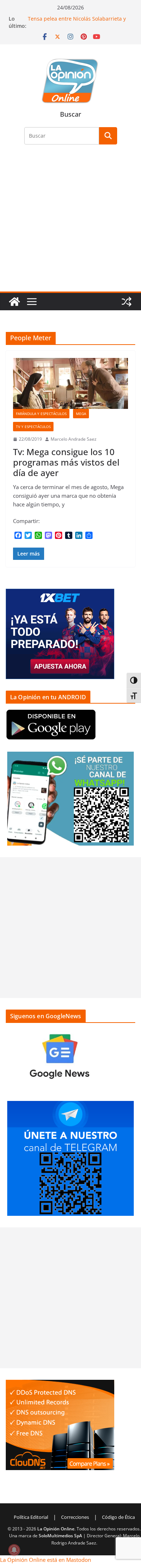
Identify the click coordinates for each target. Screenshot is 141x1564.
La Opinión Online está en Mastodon (45, 1559)
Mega (81, 413)
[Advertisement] (70, 222)
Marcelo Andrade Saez (74, 439)
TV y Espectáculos (33, 426)
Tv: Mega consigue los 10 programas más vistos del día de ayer (66, 462)
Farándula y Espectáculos (41, 413)
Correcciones (75, 1517)
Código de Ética (118, 1517)
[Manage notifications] (14, 1550)
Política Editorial (31, 1517)
